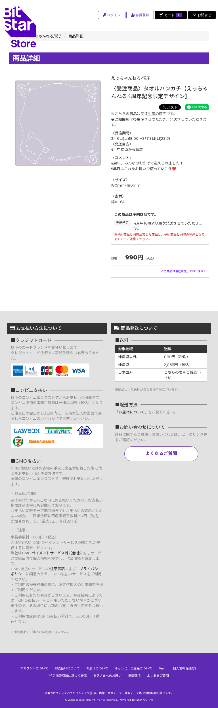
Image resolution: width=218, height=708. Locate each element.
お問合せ (204, 15)
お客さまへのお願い (107, 676)
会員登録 (142, 15)
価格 (114, 258)
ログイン (113, 15)
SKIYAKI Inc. (144, 699)
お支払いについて (67, 668)
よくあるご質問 (161, 453)
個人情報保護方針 (185, 668)
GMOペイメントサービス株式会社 (50, 553)
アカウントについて (34, 668)
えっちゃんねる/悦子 (131, 78)
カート (172, 15)
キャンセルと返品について (133, 668)
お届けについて (131, 412)
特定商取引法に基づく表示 (68, 676)
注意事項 (57, 569)
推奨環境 (134, 676)
